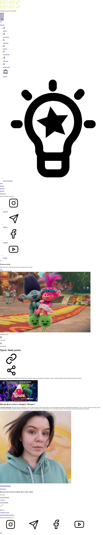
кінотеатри (9, 271)
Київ (1, 269)
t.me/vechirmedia (4, 502)
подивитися (3, 271)
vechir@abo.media (4, 497)
